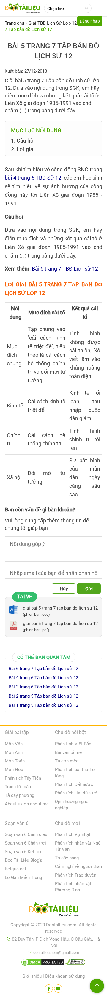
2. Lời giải (23, 149)
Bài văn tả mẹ (68, 752)
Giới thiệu (32, 976)
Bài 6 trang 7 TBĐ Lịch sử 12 (65, 269)
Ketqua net (15, 869)
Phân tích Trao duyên (75, 875)
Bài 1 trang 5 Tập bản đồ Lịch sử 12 (43, 705)
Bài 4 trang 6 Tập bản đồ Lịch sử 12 (43, 677)
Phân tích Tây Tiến (23, 778)
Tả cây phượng (19, 795)
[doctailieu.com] (53, 910)
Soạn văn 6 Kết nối (23, 851)
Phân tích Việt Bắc (73, 743)
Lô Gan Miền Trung (23, 877)
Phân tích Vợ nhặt (72, 834)
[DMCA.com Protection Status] (42, 963)
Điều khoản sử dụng (65, 976)
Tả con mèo (67, 761)
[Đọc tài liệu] (49, 988)
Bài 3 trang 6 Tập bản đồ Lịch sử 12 (43, 687)
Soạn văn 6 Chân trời (25, 843)
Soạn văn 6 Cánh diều (26, 834)
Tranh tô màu (18, 786)
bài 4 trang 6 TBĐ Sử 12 (33, 178)
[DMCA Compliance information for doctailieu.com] (75, 963)
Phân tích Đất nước (74, 784)
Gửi (89, 588)
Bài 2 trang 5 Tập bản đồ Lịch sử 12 (43, 696)
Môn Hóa (14, 769)
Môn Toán (15, 761)
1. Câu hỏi (23, 141)
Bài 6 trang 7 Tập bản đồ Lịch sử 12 (43, 668)
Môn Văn (14, 743)
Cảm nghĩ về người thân (78, 866)
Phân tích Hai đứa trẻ (76, 793)
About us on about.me (27, 804)
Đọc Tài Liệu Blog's (23, 860)
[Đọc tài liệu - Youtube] (58, 988)
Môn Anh (14, 752)
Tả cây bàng (67, 858)
